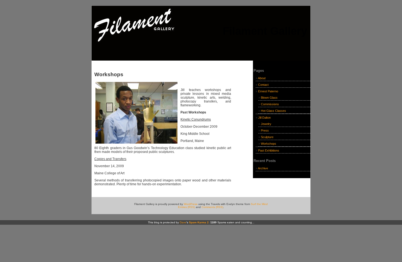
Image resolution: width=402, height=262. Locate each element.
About (262, 78)
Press (265, 130)
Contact (263, 84)
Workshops (268, 143)
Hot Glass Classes (273, 110)
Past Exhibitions (268, 150)
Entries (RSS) (186, 207)
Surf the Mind (259, 204)
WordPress (190, 204)
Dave (183, 222)
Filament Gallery (265, 31)
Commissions (270, 104)
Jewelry (266, 124)
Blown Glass (269, 97)
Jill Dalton (264, 117)
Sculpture (267, 137)
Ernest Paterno (268, 91)
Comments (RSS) (212, 207)
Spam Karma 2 (199, 222)
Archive (263, 168)
